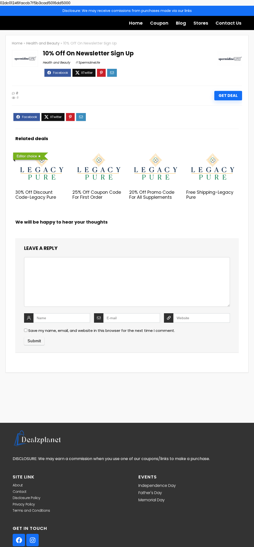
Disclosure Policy (26, 497)
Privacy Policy (24, 504)
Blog (181, 23)
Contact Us (228, 23)
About (18, 485)
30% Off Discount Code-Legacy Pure (35, 194)
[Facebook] (19, 540)
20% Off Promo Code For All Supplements (151, 194)
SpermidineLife (89, 62)
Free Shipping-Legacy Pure (209, 194)
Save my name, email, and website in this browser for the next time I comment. (101, 330)
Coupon (159, 23)
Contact (20, 491)
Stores (200, 23)
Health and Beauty (43, 43)
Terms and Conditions (31, 510)
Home (136, 23)
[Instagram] (32, 540)
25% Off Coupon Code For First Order (96, 194)
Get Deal (228, 95)
